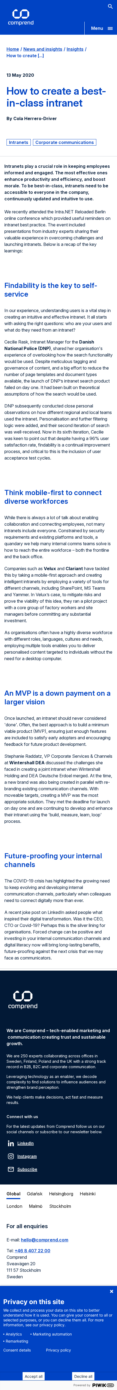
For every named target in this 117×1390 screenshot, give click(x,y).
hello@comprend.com (44, 1240)
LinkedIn (25, 1143)
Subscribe (27, 1169)
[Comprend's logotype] (21, 17)
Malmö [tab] (36, 1206)
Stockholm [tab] (60, 1206)
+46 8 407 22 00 (32, 1250)
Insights (75, 49)
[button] (100, 28)
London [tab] (14, 1206)
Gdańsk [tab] (34, 1193)
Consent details (17, 1350)
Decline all (83, 1376)
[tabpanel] (58, 1254)
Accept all (33, 1376)
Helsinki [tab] (88, 1193)
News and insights (42, 49)
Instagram (27, 1156)
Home (13, 49)
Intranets (18, 142)
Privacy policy (58, 1350)
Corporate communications (64, 142)
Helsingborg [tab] (61, 1193)
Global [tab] (13, 1193)
